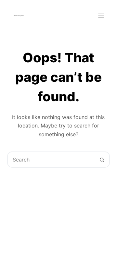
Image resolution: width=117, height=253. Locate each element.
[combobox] (51, 159)
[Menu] (101, 16)
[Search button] (101, 159)
